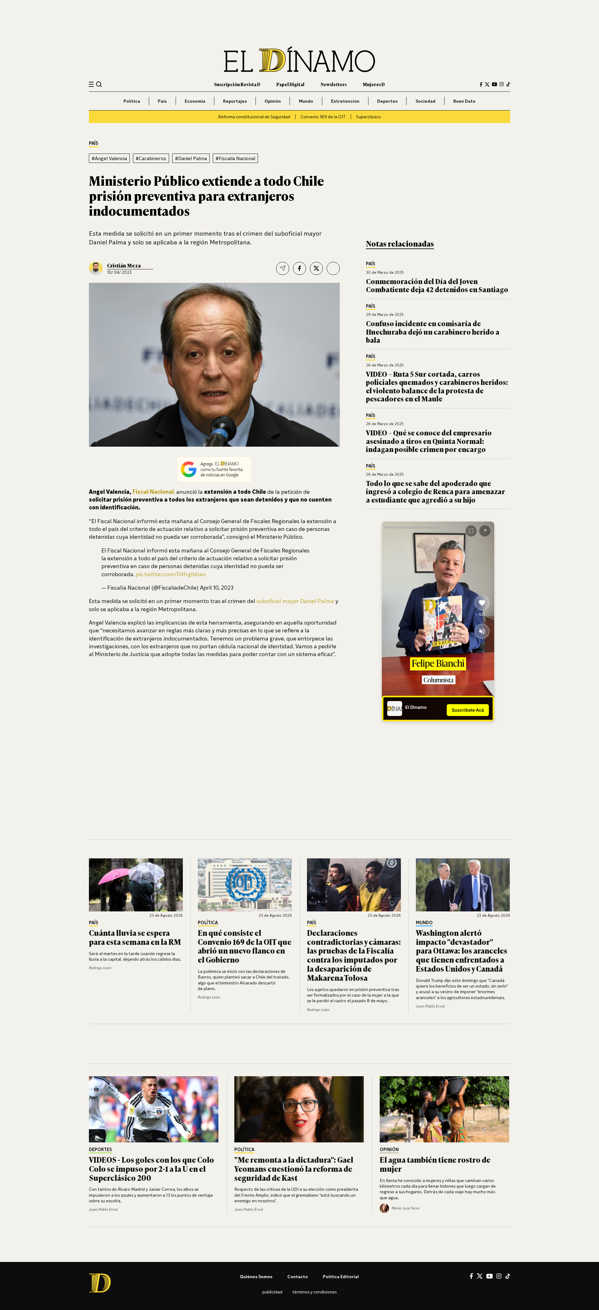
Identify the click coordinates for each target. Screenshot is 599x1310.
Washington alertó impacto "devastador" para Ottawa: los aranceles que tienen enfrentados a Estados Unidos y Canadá (461, 950)
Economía (195, 101)
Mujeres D (374, 84)
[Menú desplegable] (91, 84)
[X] (480, 1275)
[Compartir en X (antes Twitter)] (316, 268)
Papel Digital (290, 84)
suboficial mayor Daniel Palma (295, 600)
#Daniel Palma (191, 158)
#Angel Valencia (109, 158)
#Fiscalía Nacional (235, 158)
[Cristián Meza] (96, 268)
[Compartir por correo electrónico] (282, 268)
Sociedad (426, 101)
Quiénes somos (256, 1276)
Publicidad (272, 1291)
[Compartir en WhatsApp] (333, 268)
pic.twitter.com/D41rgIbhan (171, 574)
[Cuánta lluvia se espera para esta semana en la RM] (136, 884)
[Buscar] (99, 84)
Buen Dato (464, 101)
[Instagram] (501, 84)
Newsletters (334, 84)
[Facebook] (481, 84)
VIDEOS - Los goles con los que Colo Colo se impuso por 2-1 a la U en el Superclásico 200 (151, 1168)
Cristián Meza (124, 265)
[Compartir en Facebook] (299, 268)
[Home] (299, 59)
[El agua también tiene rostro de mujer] (445, 1109)
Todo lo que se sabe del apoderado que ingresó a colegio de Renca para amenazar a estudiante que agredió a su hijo (435, 491)
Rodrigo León (100, 967)
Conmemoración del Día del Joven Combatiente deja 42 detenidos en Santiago (437, 285)
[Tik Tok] (507, 1276)
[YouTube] (494, 84)
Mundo (306, 101)
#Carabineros (151, 158)
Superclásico (368, 116)
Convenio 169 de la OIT (323, 116)
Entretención (345, 101)
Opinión (273, 101)
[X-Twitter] (487, 84)
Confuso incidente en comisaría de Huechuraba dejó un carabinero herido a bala (432, 331)
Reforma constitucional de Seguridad (254, 116)
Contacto (297, 1276)
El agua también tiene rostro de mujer (435, 1164)
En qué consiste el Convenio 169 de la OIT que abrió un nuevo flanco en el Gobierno (244, 946)
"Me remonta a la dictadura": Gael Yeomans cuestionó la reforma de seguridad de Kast (293, 1168)
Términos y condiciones (314, 1291)
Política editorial (341, 1276)
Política (132, 101)
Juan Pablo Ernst (430, 1006)
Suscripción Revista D (237, 84)
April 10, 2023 (216, 587)
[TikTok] (508, 84)
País (162, 101)
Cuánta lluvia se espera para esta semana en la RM (135, 937)
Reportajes (235, 101)
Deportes (387, 101)
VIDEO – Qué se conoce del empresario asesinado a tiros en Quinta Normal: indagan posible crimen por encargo (429, 440)
